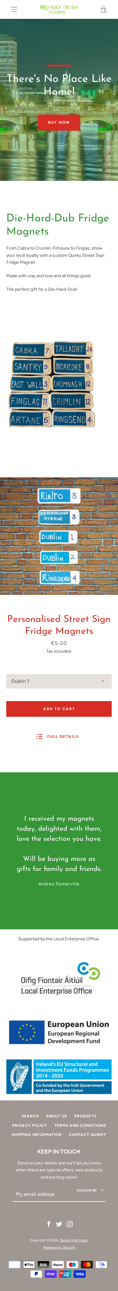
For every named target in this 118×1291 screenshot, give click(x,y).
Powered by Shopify (59, 1247)
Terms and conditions (80, 1125)
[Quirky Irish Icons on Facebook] (49, 1224)
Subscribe (87, 1190)
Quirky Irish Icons (74, 1240)
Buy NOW (59, 122)
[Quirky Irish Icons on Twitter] (59, 1224)
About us (56, 1116)
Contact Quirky (87, 1134)
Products (85, 1116)
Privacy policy (29, 1125)
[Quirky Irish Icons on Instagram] (69, 1224)
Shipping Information (37, 1134)
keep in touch (59, 1151)
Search (30, 1116)
